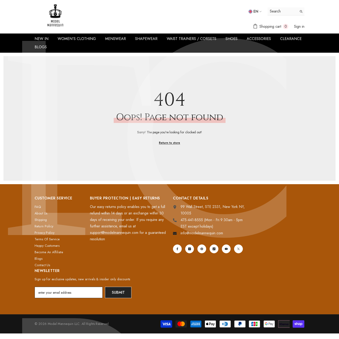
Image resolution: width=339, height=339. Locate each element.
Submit (118, 292)
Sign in (299, 26)
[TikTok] (214, 248)
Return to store (169, 143)
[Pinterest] (201, 248)
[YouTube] (226, 248)
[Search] (286, 11)
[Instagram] (189, 248)
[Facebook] (177, 248)
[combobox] (282, 11)
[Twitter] (238, 248)
